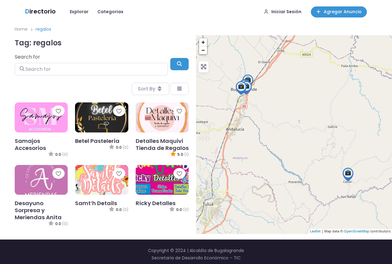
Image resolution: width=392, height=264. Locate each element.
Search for (27, 56)
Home (21, 29)
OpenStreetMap (356, 231)
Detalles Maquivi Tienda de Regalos (162, 144)
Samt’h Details (96, 203)
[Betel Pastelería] (241, 88)
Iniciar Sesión (286, 12)
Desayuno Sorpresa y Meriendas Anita (38, 210)
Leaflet (315, 231)
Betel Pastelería (97, 140)
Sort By (147, 88)
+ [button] (203, 42)
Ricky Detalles (155, 203)
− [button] (203, 50)
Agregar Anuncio (343, 12)
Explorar (79, 12)
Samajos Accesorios (30, 144)
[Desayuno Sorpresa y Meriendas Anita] (348, 174)
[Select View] (179, 89)
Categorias (110, 12)
